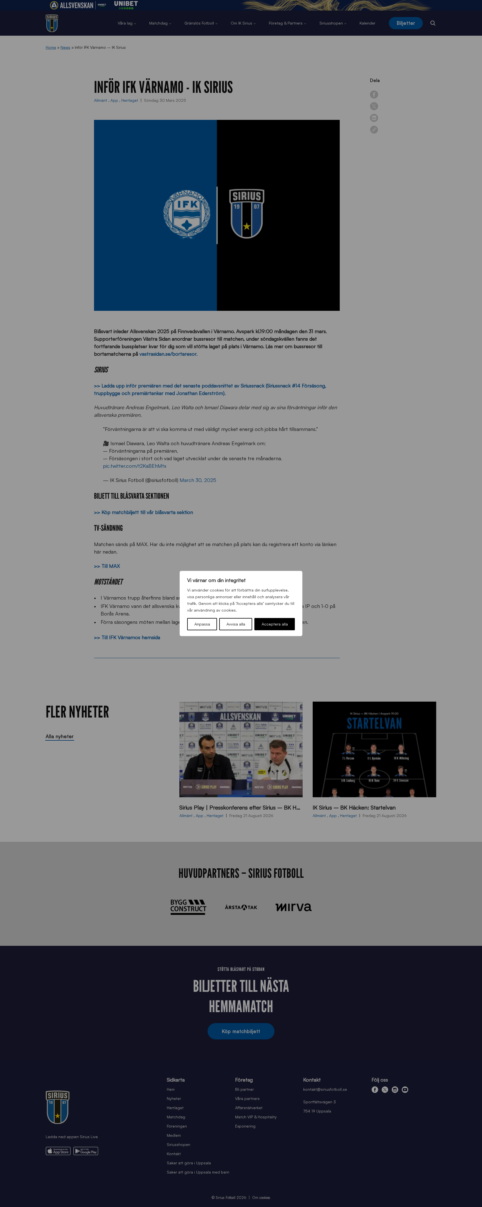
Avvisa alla (235, 624)
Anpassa (202, 624)
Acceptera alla (275, 624)
